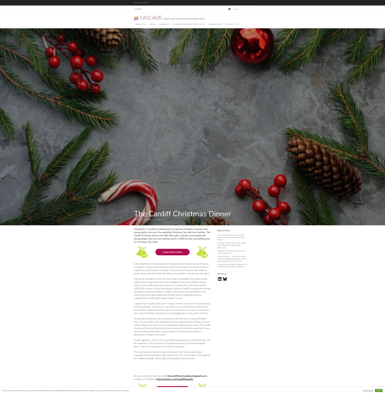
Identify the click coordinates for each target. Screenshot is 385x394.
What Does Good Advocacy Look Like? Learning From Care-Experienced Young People (231, 237)
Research (164, 24)
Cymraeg (138, 9)
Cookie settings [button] (368, 390)
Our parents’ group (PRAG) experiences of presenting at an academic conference (232, 265)
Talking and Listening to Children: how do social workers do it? (231, 252)
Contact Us (232, 24)
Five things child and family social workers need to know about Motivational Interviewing (231, 245)
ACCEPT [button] (378, 390)
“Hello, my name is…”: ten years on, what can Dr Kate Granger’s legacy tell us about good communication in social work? (232, 258)
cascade (138, 220)
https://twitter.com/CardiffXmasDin (175, 379)
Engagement (215, 24)
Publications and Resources (189, 24)
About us (141, 24)
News (152, 24)
